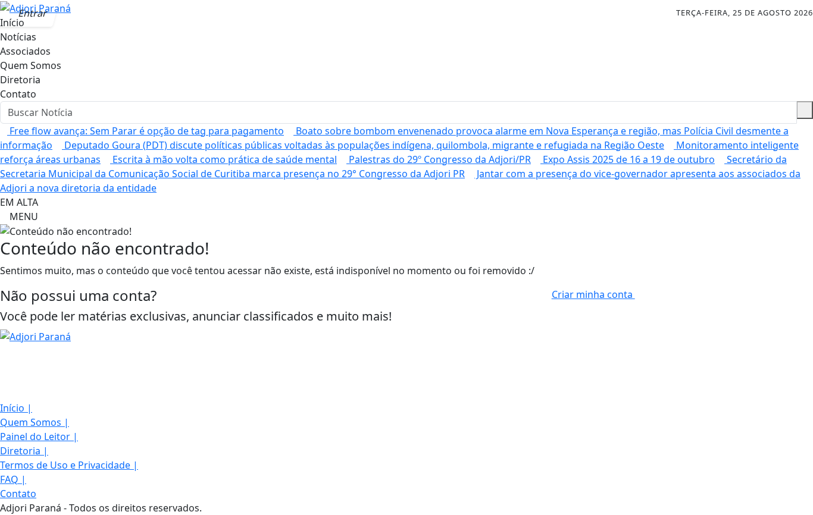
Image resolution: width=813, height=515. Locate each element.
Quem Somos (30, 65)
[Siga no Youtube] (154, 13)
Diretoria (20, 79)
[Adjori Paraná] (35, 335)
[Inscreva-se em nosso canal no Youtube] (3, 393)
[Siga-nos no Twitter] (3, 379)
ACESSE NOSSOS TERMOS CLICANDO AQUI (237, 500)
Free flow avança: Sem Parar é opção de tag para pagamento (145, 130)
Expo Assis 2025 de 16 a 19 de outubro (627, 159)
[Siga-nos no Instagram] (3, 365)
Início (16, 407)
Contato (18, 94)
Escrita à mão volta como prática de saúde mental (223, 159)
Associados (25, 51)
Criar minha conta (593, 294)
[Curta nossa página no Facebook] (3, 350)
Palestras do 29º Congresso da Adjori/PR (438, 159)
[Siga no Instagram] (100, 13)
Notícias (18, 36)
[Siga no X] (127, 13)
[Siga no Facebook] (73, 13)
